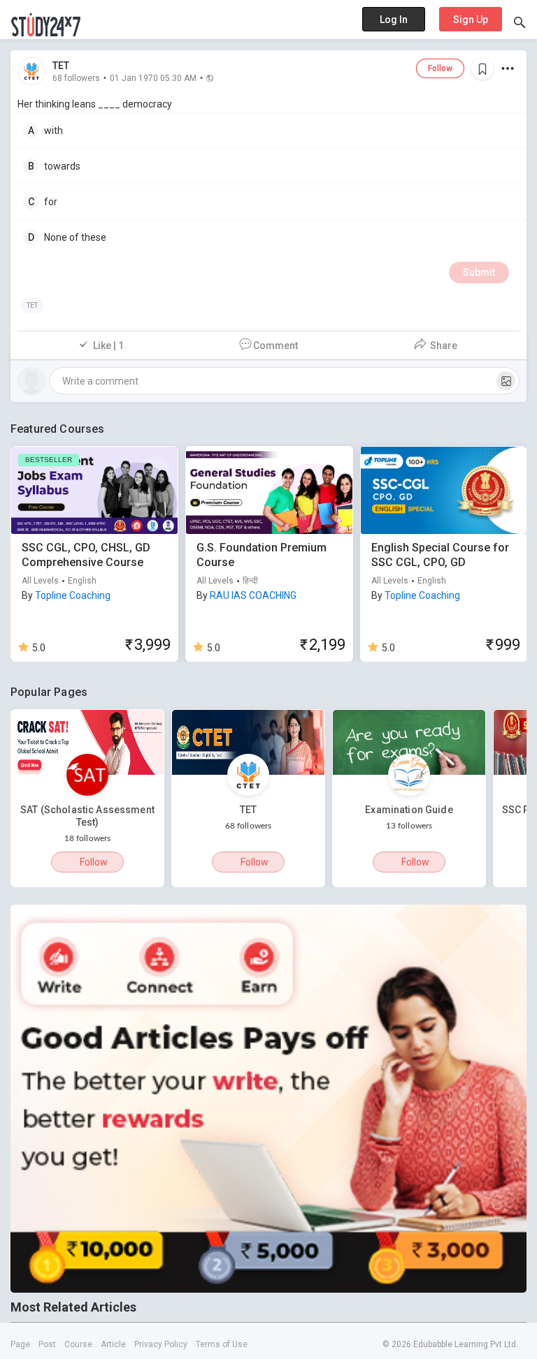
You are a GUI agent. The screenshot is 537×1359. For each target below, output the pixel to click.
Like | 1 (108, 345)
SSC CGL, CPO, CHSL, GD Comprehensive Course (86, 555)
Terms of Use (222, 1344)
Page (20, 1344)
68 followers (76, 77)
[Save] (482, 68)
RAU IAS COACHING (253, 595)
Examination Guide (408, 809)
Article (113, 1344)
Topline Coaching (72, 595)
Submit (479, 272)
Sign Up (470, 19)
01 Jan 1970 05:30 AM (153, 77)
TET (60, 65)
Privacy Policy (160, 1344)
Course (78, 1344)
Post (47, 1344)
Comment (275, 345)
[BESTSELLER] (94, 489)
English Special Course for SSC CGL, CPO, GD (440, 555)
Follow (440, 68)
